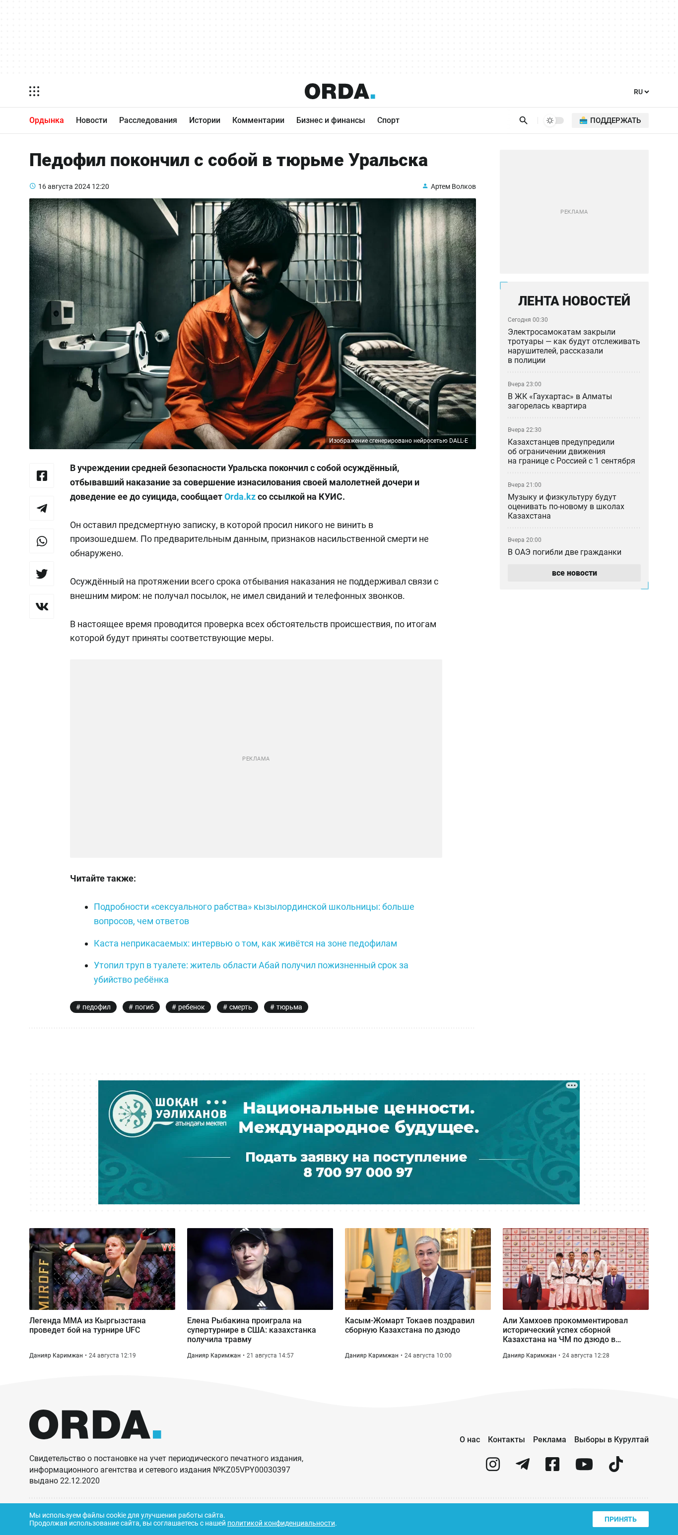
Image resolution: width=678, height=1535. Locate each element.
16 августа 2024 (64, 186)
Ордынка (46, 120)
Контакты (506, 1439)
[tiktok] (616, 1468)
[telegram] (523, 1468)
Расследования (148, 120)
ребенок (191, 1007)
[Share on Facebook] (41, 475)
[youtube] (584, 1468)
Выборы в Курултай (611, 1439)
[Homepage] (340, 91)
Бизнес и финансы (330, 120)
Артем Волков (453, 186)
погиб (144, 1007)
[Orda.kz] (95, 1448)
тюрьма (289, 1007)
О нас (470, 1439)
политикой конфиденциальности (281, 1523)
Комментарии (258, 120)
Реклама (549, 1439)
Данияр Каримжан (56, 1355)
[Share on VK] (41, 606)
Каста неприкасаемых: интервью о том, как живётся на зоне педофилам (245, 943)
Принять (621, 1519)
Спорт (388, 120)
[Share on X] (41, 573)
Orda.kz (240, 496)
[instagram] (493, 1468)
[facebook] (552, 1468)
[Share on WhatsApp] (41, 541)
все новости (574, 573)
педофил (96, 1007)
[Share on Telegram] (41, 508)
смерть (240, 1007)
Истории (204, 120)
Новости (91, 120)
